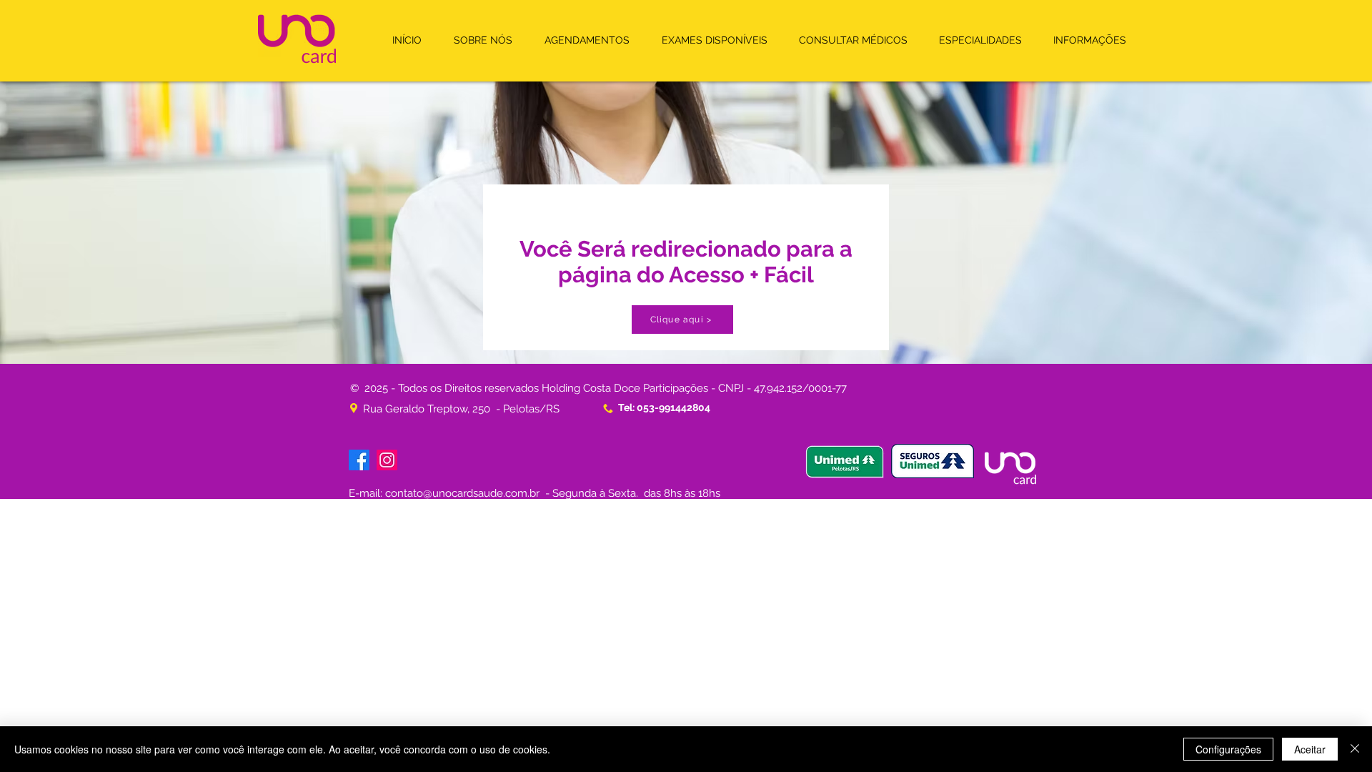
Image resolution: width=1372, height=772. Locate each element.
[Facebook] (359, 460)
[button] (586, 40)
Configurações (1228, 749)
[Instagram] (387, 460)
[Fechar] (1354, 749)
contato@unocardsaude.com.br (462, 493)
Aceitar (1310, 749)
